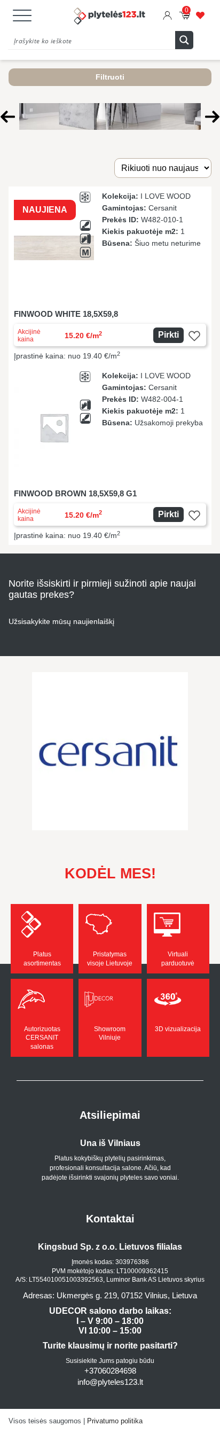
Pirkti (168, 334)
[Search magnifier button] (184, 40)
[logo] (110, 17)
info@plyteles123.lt (110, 1381)
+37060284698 (110, 1370)
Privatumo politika (115, 1421)
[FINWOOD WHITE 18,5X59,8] (110, 276)
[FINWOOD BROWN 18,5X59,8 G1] (110, 455)
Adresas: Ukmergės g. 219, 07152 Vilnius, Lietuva (110, 1295)
